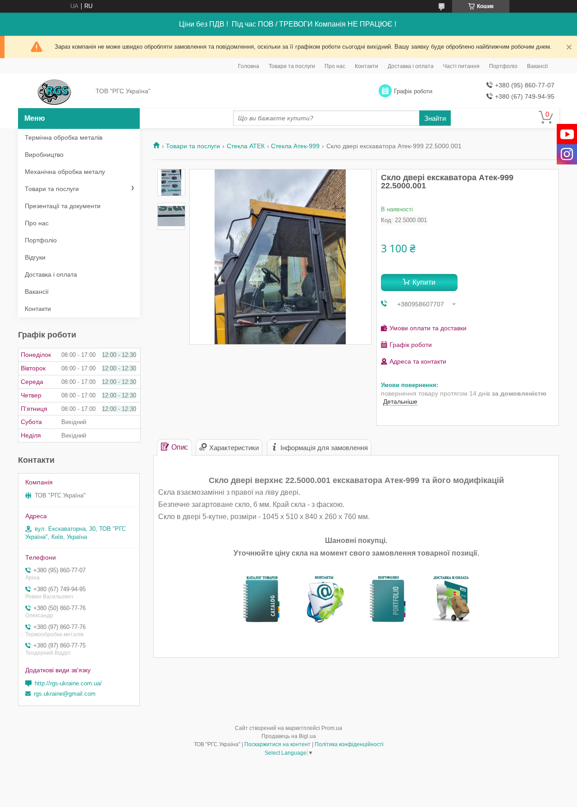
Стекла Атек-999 (295, 146)
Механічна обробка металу (65, 171)
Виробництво (44, 154)
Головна (248, 66)
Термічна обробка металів (63, 137)
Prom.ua (331, 728)
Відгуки (35, 257)
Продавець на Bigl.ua (288, 736)
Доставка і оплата (411, 66)
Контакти (366, 66)
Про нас (335, 66)
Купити (423, 282)
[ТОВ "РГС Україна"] (54, 91)
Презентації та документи (63, 206)
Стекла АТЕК (246, 146)
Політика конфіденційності (349, 744)
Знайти (435, 118)
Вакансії (537, 66)
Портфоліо (503, 66)
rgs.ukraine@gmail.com (65, 693)
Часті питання (461, 66)
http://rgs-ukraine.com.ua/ (68, 683)
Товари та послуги (292, 66)
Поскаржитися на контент (277, 744)
